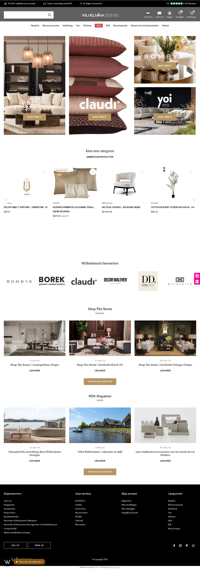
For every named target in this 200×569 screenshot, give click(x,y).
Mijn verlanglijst (128, 509)
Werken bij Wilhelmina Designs (17, 532)
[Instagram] (180, 545)
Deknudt (79, 520)
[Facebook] (174, 545)
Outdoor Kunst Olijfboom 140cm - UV (172, 207)
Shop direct (35, 117)
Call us (15, 545)
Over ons (8, 501)
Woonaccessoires (50, 25)
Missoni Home (81, 513)
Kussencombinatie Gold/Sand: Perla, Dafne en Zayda (73, 209)
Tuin (78, 25)
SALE (98, 25)
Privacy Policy (9, 513)
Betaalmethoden (11, 516)
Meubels (35, 25)
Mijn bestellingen (129, 505)
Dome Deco (80, 509)
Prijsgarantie (9, 505)
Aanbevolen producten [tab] (100, 157)
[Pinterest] (187, 545)
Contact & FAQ (10, 528)
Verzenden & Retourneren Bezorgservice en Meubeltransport (30, 524)
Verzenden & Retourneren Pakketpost (20, 520)
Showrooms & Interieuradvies (145, 25)
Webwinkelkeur (115, 567)
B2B (108, 25)
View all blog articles (100, 381)
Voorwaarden (9, 509)
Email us (39, 545)
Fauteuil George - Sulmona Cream (121, 207)
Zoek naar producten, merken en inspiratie (49, 15)
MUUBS (78, 516)
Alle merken (80, 524)
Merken (165, 25)
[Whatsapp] (193, 545)
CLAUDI (78, 505)
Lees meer (34, 370)
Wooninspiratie (120, 25)
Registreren (127, 501)
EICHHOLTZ (80, 501)
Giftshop (87, 25)
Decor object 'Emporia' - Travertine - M (25, 207)
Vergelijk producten (130, 513)
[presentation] (6, 200)
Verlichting (67, 25)
